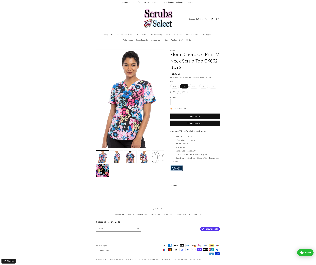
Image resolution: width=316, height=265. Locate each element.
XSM (176, 86)
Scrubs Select (105, 259)
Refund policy (130, 259)
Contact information (180, 259)
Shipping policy (166, 259)
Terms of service (153, 259)
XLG (214, 86)
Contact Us (196, 214)
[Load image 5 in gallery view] (158, 156)
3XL (185, 92)
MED (195, 86)
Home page (119, 214)
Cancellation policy (195, 259)
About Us (130, 214)
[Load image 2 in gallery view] (116, 156)
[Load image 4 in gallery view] (144, 156)
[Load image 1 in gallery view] (102, 156)
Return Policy (156, 214)
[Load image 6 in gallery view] (102, 170)
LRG (205, 86)
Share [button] (175, 185)
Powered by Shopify (116, 259)
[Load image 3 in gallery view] (130, 156)
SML (184, 86)
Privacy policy (141, 259)
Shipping (192, 77)
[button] (114, 34)
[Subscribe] (138, 228)
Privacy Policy (169, 214)
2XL (174, 92)
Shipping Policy (142, 214)
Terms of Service (183, 214)
